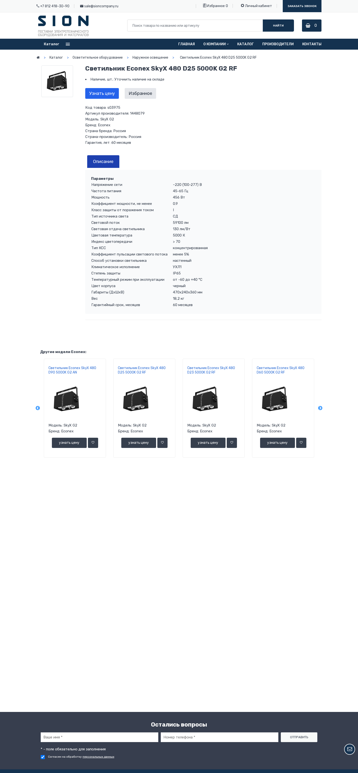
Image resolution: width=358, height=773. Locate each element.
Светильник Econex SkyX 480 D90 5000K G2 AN (72, 370)
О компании (214, 44)
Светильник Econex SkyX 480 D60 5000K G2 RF (280, 370)
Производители (278, 44)
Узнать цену (102, 93)
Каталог (245, 44)
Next (320, 408)
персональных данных (98, 756)
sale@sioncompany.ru (101, 6)
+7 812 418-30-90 (54, 6)
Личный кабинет (258, 6)
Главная (186, 44)
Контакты (311, 44)
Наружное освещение (150, 57)
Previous (37, 408)
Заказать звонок (302, 6)
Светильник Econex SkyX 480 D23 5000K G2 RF (211, 370)
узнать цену (69, 443)
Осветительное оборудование (98, 57)
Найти (278, 25)
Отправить (299, 737)
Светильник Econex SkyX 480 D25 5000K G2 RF (142, 370)
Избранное (215, 6)
